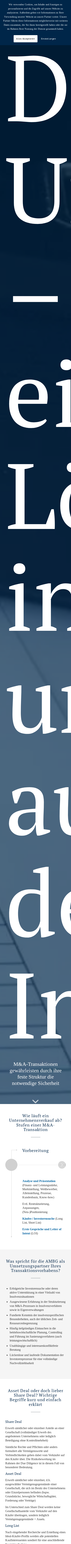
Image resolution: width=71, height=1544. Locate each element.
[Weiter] (62, 1165)
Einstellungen (48, 38)
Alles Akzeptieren (25, 38)
